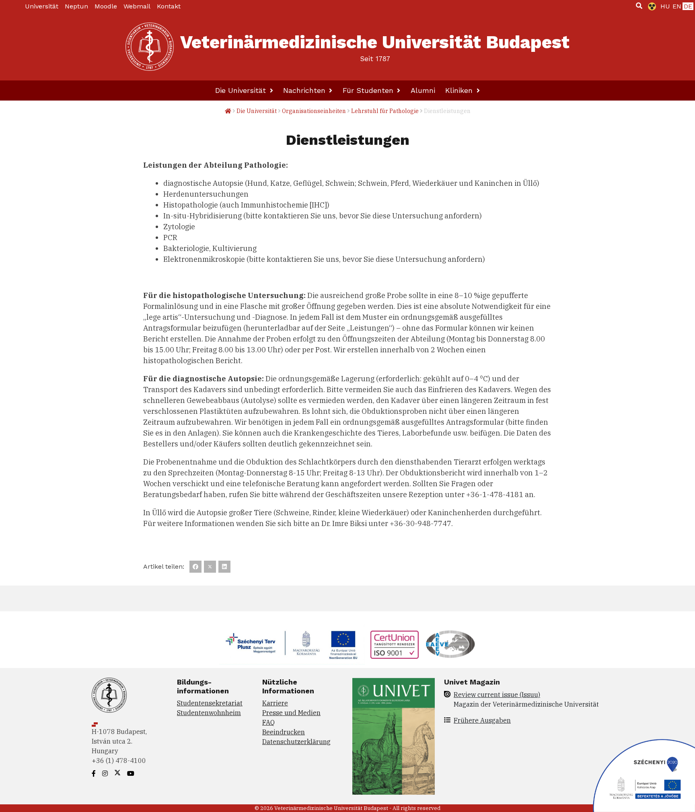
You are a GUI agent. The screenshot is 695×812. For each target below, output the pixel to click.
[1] (639, 6)
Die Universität (241, 90)
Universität (41, 6)
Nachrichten (305, 90)
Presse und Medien (291, 713)
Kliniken (460, 90)
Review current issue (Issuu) (497, 695)
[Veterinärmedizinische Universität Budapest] (149, 47)
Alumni (423, 90)
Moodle (106, 6)
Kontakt (169, 6)
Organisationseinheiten (314, 111)
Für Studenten (369, 90)
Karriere (275, 703)
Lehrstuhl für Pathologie (385, 111)
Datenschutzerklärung (296, 742)
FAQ (268, 722)
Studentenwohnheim (209, 713)
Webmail (136, 6)
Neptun (76, 6)
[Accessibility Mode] (650, 6)
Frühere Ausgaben (482, 720)
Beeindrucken (283, 732)
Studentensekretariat (210, 703)
